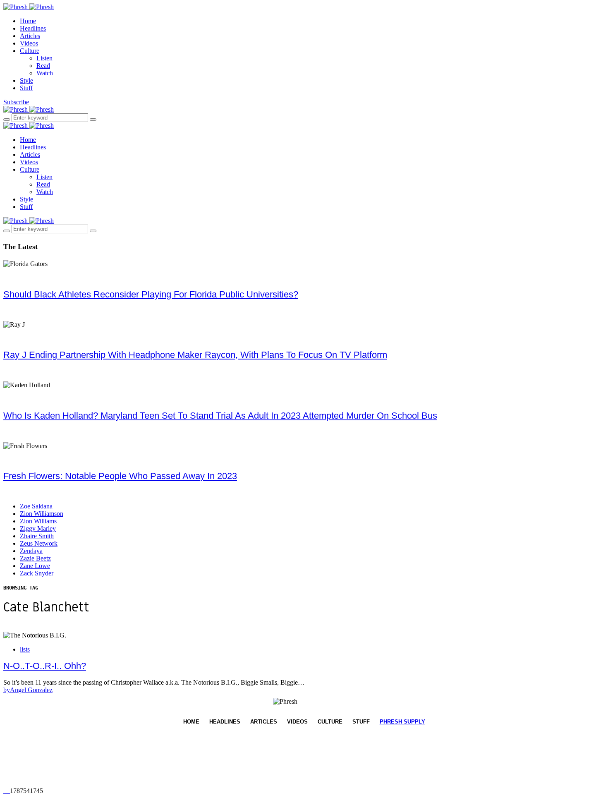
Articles (30, 35)
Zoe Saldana (36, 506)
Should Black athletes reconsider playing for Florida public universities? (150, 294)
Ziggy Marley (38, 528)
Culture (29, 50)
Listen (44, 58)
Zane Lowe (35, 565)
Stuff (26, 87)
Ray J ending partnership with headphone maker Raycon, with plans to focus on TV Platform (195, 355)
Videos (29, 43)
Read (43, 65)
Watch (44, 73)
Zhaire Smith (37, 535)
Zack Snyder (36, 573)
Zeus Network (38, 543)
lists (25, 649)
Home (28, 20)
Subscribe (16, 101)
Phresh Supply (402, 722)
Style (26, 80)
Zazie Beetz (35, 558)
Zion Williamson (41, 513)
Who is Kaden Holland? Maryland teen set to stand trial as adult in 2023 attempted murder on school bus (220, 415)
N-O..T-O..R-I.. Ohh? (44, 666)
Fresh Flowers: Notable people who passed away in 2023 (120, 476)
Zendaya (31, 550)
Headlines (33, 28)
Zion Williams (38, 521)
